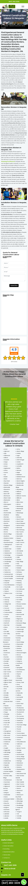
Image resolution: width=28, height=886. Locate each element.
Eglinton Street (8, 680)
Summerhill (20, 697)
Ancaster (6, 460)
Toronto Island (20, 733)
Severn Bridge (20, 642)
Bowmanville (7, 513)
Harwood (6, 756)
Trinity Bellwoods (21, 742)
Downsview (7, 638)
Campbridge (7, 561)
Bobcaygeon (7, 504)
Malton (18, 468)
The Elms (19, 714)
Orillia (18, 557)
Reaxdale (19, 612)
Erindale (6, 695)
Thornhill (19, 727)
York (18, 814)
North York (19, 544)
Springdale (19, 667)
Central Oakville (8, 578)
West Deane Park (21, 773)
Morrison (19, 517)
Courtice (6, 614)
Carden (6, 568)
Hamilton (6, 754)
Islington (6, 792)
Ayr (5, 474)
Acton (5, 449)
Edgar (5, 678)
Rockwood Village (21, 623)
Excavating (6, 849)
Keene (6, 797)
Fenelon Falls (7, 710)
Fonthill (6, 716)
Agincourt (6, 451)
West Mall (19, 780)
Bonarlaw (6, 508)
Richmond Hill (20, 614)
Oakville (19, 549)
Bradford (6, 515)
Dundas (6, 663)
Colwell (6, 606)
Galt (5, 729)
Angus (6, 462)
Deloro (6, 627)
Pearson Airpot (20, 570)
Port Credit (19, 587)
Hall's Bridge (7, 752)
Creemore (7, 621)
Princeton (19, 606)
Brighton (6, 527)
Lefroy (18, 449)
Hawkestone (7, 761)
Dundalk (6, 661)
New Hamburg (20, 530)
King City (6, 803)
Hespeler (6, 26)
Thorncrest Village (21, 725)
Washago (19, 761)
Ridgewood (20, 619)
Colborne (6, 602)
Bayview (6, 483)
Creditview (7, 619)
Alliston (6, 457)
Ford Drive (7, 718)
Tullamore (19, 744)
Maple (18, 472)
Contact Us (6, 858)
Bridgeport (7, 525)
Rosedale (19, 625)
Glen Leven (7, 735)
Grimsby (6, 744)
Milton (18, 500)
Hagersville (7, 750)
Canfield (6, 563)
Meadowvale (20, 483)
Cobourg (6, 599)
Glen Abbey (7, 733)
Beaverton (7, 489)
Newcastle (19, 534)
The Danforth (20, 712)
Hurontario (7, 782)
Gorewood (7, 737)
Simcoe (19, 655)
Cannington (7, 566)
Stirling (18, 676)
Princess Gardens (21, 604)
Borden (6, 510)
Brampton (7, 519)
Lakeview (6, 816)
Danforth (6, 623)
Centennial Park (8, 574)
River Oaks (19, 621)
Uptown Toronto (21, 748)
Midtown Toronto (21, 496)
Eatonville (6, 676)
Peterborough (20, 576)
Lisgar (18, 455)
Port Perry (19, 597)
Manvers (19, 470)
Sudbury (19, 695)
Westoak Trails (20, 786)
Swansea (19, 705)
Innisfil (6, 790)
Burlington (7, 540)
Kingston (6, 807)
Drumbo (6, 657)
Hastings (6, 758)
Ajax (5, 453)
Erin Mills (6, 693)
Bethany (6, 491)
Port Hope (19, 593)
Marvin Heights (21, 481)
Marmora (19, 479)
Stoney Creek (20, 682)
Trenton (19, 739)
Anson (6, 466)
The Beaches (20, 708)
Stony (18, 684)
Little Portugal (20, 460)
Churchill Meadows (9, 585)
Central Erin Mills (8, 576)
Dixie (5, 629)
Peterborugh (20, 578)
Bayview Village (8, 485)
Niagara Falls (20, 540)
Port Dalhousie (20, 589)
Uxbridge (19, 750)
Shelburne (19, 646)
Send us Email (9, 869)
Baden (6, 477)
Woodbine (19, 803)
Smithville (19, 659)
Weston (19, 788)
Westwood (19, 790)
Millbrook (19, 498)
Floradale (6, 714)
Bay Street (7, 481)
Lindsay (19, 453)
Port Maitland (20, 595)
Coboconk (7, 597)
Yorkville (19, 818)
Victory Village (20, 756)
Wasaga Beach (21, 758)
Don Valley (7, 633)
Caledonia (7, 551)
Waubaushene (21, 769)
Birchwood (7, 496)
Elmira (5, 684)
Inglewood (7, 784)
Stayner (19, 674)
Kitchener (6, 809)
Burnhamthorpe (8, 542)
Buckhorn (6, 536)
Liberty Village (20, 451)
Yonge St (19, 812)
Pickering (19, 580)
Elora (5, 689)
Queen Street (20, 608)
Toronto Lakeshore (22, 735)
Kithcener (6, 812)
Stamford (19, 672)
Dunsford (6, 667)
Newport (19, 538)
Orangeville (20, 555)
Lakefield (6, 814)
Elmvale (6, 686)
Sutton (18, 701)
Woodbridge (20, 805)
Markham (19, 474)
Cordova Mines (8, 612)
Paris (18, 563)
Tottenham (20, 737)
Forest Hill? (7, 722)
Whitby (18, 792)
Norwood (19, 546)
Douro (5, 636)
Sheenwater (20, 644)
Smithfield (19, 657)
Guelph (6, 748)
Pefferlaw (19, 572)
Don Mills (6, 631)
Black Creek (7, 498)
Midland (19, 493)
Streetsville (20, 693)
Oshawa (19, 559)
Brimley (6, 530)
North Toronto (20, 542)
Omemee (19, 553)
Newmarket (20, 536)
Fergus (6, 712)
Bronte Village (8, 534)
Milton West (20, 502)
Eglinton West (8, 682)
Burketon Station (8, 538)
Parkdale (19, 568)
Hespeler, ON (6, 875)
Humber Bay (7, 769)
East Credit (7, 669)
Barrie (5, 479)
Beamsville (7, 487)
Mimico (19, 504)
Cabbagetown (8, 544)
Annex (6, 464)
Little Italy (19, 457)
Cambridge (7, 555)
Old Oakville (20, 551)
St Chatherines (21, 669)
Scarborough (20, 629)
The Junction (20, 716)
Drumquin (7, 659)
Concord (6, 608)
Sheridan (19, 648)
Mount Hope (20, 521)
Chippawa (7, 580)
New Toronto (20, 532)
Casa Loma (7, 570)
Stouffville (19, 686)
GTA (5, 746)
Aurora (6, 472)
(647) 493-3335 (14, 1)
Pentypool (19, 574)
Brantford (6, 521)
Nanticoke (19, 527)
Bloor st (6, 502)
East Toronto (7, 672)
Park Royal (19, 566)
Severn (18, 640)
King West (7, 805)
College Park (7, 604)
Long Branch (20, 464)
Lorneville (19, 466)
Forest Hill (6, 720)
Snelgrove (19, 661)
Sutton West (20, 703)
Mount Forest (20, 519)
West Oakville (20, 782)
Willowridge (20, 801)
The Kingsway (20, 718)
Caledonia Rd (7, 553)
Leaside (6, 818)
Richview (19, 616)
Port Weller (19, 599)
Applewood (7, 468)
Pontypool (19, 585)
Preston (19, 602)
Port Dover (19, 591)
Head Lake (7, 763)
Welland (19, 771)
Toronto (19, 731)
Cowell (6, 616)
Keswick (6, 801)
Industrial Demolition (9, 852)
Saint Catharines (21, 627)
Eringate (6, 697)
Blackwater (7, 500)
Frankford (6, 727)
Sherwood (19, 650)
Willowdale (19, 799)
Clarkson (6, 591)
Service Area (6, 855)
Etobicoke (6, 699)
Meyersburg (20, 489)
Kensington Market (9, 799)
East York (6, 674)
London (19, 462)
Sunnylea (19, 699)
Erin (5, 691)
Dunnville (6, 665)
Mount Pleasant (21, 523)
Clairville (6, 589)
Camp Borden (8, 557)
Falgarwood (7, 708)
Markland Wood (21, 477)
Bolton (6, 506)
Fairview (6, 705)
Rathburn (19, 610)
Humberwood (8, 780)
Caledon (6, 546)
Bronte (6, 532)
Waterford (19, 765)
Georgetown (7, 731)
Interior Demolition (8, 846)
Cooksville (7, 610)
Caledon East (7, 549)
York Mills (19, 816)
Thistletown (20, 720)
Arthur (6, 470)
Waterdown (20, 763)
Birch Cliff (6, 493)
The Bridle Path (21, 710)
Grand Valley (7, 739)
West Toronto (20, 784)
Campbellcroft (8, 559)
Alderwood (7, 455)
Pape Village (20, 561)
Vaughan (19, 752)
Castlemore (7, 572)
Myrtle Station (20, 525)
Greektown (7, 742)
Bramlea (6, 517)
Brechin (6, 523)
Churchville (7, 587)
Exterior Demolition (8, 843)
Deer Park (6, 625)
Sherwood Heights (21, 652)
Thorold (19, 729)
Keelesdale (7, 795)
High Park (6, 767)
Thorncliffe (20, 722)
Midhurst (19, 491)
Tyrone (18, 746)
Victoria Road (20, 754)
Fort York (6, 725)
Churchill (6, 583)
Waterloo (19, 767)
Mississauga (20, 506)
